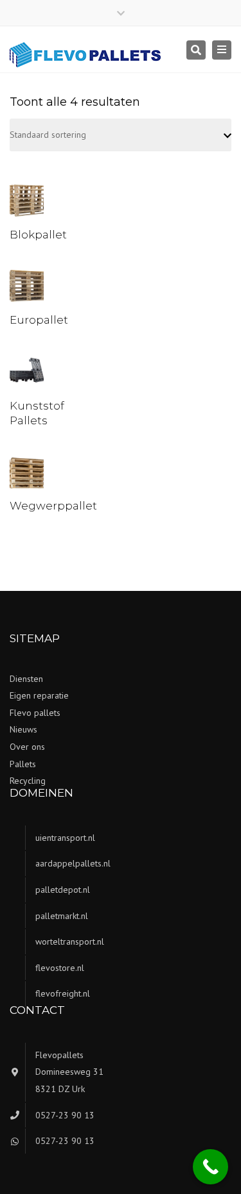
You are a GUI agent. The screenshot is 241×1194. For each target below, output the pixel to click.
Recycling (28, 780)
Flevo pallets (35, 712)
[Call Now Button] (210, 1166)
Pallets (23, 764)
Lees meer (29, 202)
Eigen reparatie (39, 695)
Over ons (27, 746)
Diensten (26, 678)
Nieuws (23, 729)
